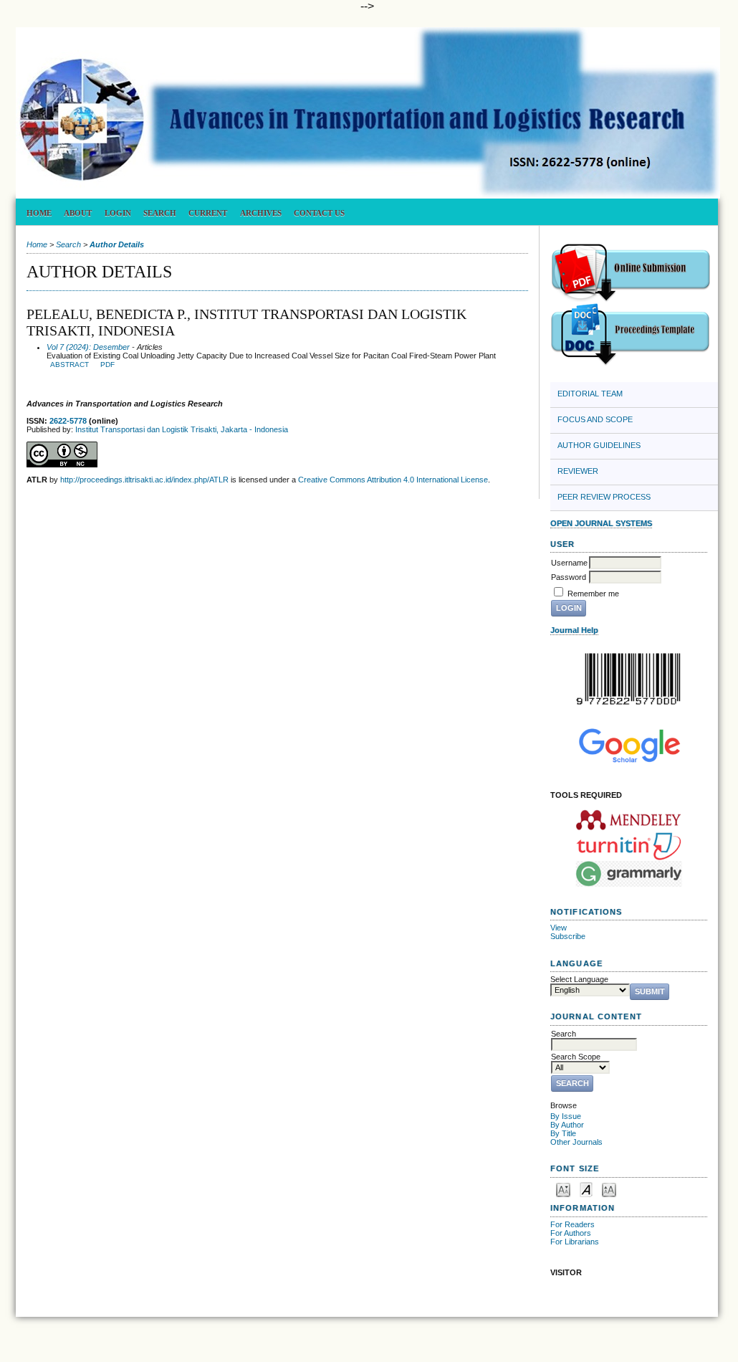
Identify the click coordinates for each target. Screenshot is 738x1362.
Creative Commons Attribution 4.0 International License (393, 479)
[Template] (630, 362)
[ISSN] (628, 679)
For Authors (570, 1233)
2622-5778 (68, 420)
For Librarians (574, 1241)
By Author (567, 1124)
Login (118, 213)
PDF (107, 364)
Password (568, 577)
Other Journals (576, 1142)
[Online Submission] (630, 299)
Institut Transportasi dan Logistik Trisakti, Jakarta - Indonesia (181, 429)
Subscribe (567, 936)
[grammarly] (628, 874)
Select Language (579, 979)
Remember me (593, 593)
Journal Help (574, 630)
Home (39, 213)
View (558, 927)
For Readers (572, 1224)
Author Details (117, 244)
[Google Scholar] (628, 745)
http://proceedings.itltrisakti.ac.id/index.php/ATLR (144, 479)
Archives (261, 213)
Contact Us (319, 213)
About (78, 213)
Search (159, 213)
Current (207, 213)
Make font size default (586, 1189)
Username (569, 562)
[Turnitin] (628, 846)
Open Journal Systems (601, 523)
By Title (563, 1133)
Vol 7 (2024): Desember (88, 347)
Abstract (69, 364)
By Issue (565, 1116)
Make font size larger (609, 1189)
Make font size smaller (563, 1189)
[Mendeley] (628, 819)
